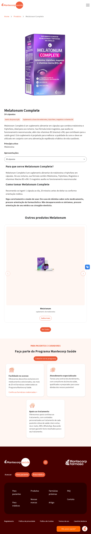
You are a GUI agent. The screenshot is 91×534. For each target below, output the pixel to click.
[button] (83, 273)
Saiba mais (45, 318)
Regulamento (9, 521)
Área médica (38, 474)
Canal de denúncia (80, 521)
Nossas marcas (34, 501)
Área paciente (22, 474)
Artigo (51, 502)
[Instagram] (45, 462)
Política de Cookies (47, 521)
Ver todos (45, 329)
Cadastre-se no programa (45, 358)
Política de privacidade (27, 521)
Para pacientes (16, 492)
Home (6, 16)
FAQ (69, 490)
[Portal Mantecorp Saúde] (17, 462)
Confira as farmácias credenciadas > (23, 392)
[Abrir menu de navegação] (88, 5)
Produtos (17, 16)
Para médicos (16, 504)
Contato (70, 499)
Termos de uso (64, 521)
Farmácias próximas (53, 492)
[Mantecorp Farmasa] (76, 462)
